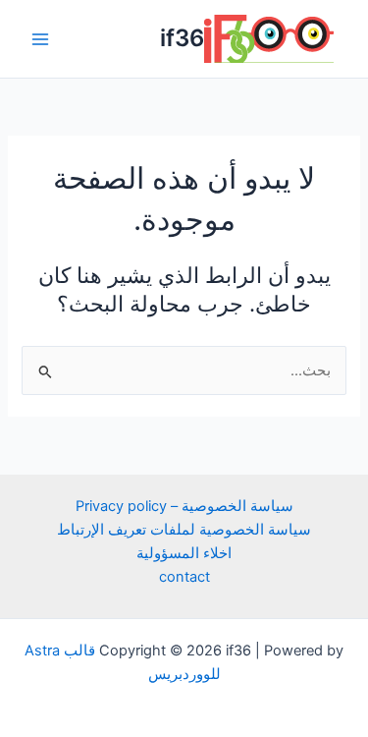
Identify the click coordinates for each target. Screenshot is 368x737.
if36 (182, 38)
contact (184, 577)
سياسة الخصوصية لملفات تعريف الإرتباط (184, 530)
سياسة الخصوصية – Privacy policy (184, 506)
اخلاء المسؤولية (184, 553)
